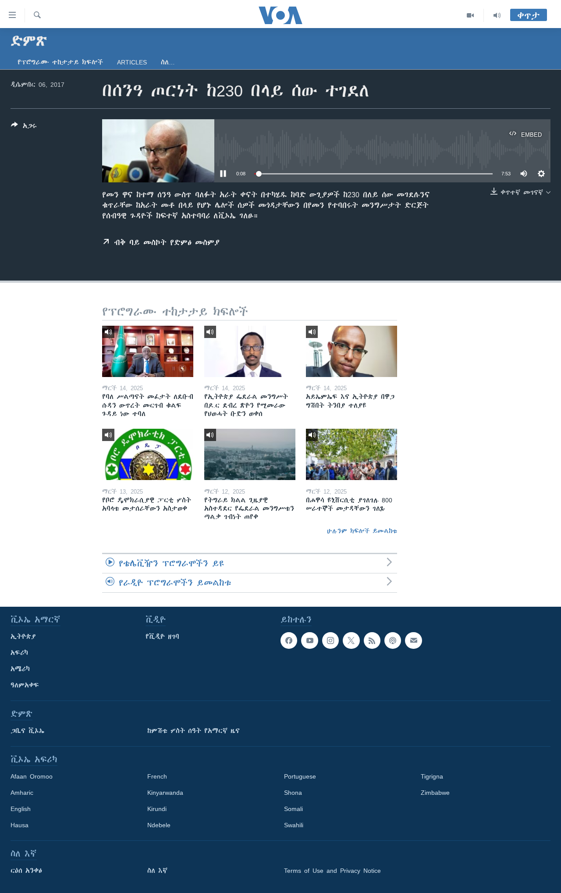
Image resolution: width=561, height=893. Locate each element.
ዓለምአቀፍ (25, 685)
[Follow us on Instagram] (330, 640)
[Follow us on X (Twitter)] (351, 640)
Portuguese (300, 776)
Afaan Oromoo (32, 776)
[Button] (24, 127)
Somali (293, 809)
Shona (293, 793)
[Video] (470, 15)
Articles (132, 62)
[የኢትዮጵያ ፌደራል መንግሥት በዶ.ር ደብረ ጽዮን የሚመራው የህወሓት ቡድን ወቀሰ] (249, 351)
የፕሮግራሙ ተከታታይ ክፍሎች (60, 62)
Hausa (19, 825)
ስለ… (168, 62)
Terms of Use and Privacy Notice (332, 871)
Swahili (293, 825)
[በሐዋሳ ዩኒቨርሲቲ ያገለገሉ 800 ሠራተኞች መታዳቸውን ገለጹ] (351, 454)
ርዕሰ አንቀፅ (26, 871)
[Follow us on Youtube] (309, 640)
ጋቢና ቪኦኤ (27, 731)
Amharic (22, 793)
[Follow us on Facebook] (288, 640)
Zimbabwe (435, 793)
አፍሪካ (19, 653)
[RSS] (372, 640)
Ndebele (158, 825)
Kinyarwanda (165, 793)
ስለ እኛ (157, 871)
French (157, 776)
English (21, 809)
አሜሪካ (20, 669)
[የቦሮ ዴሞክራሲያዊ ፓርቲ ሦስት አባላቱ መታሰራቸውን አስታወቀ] (147, 454)
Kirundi (157, 809)
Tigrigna (432, 776)
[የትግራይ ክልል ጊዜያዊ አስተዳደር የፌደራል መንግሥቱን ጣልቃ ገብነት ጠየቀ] (249, 454)
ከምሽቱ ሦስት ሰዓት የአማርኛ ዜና (193, 731)
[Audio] (497, 15)
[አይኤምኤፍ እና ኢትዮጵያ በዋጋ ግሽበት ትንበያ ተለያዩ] (351, 351)
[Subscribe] (413, 640)
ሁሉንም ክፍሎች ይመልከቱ (362, 530)
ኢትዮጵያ (23, 636)
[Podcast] (392, 640)
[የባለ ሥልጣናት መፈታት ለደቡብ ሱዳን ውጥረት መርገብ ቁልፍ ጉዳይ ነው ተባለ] (147, 351)
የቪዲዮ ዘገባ (162, 636)
